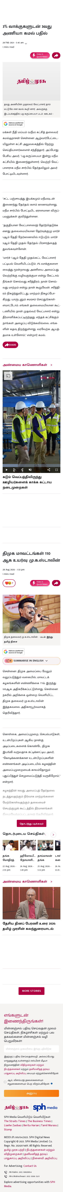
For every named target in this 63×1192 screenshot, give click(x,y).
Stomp (8, 1130)
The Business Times (39, 1121)
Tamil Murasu (49, 1125)
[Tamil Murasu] (16, 1107)
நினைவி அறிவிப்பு (44, 1158)
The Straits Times (15, 1121)
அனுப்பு (31, 1093)
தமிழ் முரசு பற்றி (14, 1150)
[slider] (31, 465)
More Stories (31, 991)
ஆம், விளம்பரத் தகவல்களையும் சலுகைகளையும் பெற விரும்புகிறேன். (32, 1082)
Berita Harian (31, 1125)
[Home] (45, 1107)
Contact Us (30, 1166)
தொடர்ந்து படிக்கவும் (31, 824)
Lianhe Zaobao (12, 1125)
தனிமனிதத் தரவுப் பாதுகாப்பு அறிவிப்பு (26, 1156)
